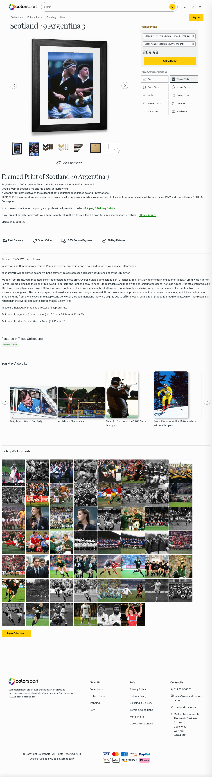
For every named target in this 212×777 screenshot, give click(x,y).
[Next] (125, 85)
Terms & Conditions (141, 709)
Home (6, 345)
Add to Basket (170, 61)
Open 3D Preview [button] (72, 162)
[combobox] (105, 7)
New (62, 17)
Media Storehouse (62, 758)
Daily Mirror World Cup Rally (26, 421)
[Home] (23, 6)
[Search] (172, 7)
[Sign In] (200, 6)
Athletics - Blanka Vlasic (72, 421)
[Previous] (13, 85)
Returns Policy (138, 696)
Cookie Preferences (141, 723)
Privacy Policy (138, 689)
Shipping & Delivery (141, 702)
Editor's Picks (34, 17)
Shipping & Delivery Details (99, 208)
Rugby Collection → (17, 633)
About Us (95, 682)
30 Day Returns (147, 215)
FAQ (132, 682)
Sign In (196, 17)
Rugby (14, 345)
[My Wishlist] (185, 6)
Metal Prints (137, 716)
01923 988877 (183, 689)
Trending (51, 17)
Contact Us (176, 682)
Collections (17, 17)
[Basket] (192, 6)
